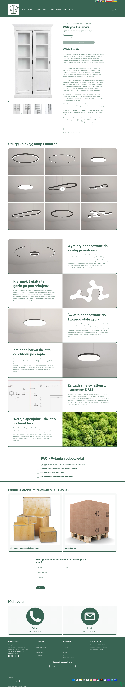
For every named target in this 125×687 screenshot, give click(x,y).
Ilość (64, 34)
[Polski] (108, 1)
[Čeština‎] (98, 1)
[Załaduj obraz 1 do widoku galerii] (17, 109)
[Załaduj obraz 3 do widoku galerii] (38, 109)
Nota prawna (39, 645)
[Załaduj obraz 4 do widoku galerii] (48, 109)
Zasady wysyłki (39, 652)
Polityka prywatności (41, 647)
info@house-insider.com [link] (88, 631)
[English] (101, 1)
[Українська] (115, 1)
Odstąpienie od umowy (68, 657)
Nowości (65, 652)
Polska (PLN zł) (13, 681)
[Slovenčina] (110, 1)
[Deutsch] (103, 1)
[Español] (113, 1)
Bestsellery (65, 650)
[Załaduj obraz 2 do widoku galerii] (27, 109)
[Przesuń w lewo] (9, 108)
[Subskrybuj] (73, 666)
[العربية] (96, 1)
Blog (64, 655)
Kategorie (65, 647)
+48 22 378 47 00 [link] (34, 631)
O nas (64, 645)
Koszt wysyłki (77, 31)
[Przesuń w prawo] (55, 108)
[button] (109, 9)
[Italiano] (105, 1)
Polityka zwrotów (40, 650)
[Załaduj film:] (62, 189)
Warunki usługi (39, 655)
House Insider (14, 686)
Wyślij (40, 587)
